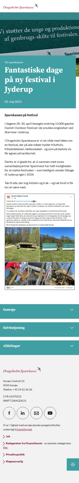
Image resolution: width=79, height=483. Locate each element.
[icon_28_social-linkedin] (23, 413)
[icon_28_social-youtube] (50, 413)
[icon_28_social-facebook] (9, 413)
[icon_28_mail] (36, 413)
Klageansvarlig (14, 461)
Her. (5, 447)
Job (8, 436)
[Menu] (73, 464)
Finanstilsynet (23, 429)
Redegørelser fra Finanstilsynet (24, 443)
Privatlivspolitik (15, 454)
